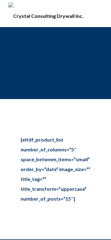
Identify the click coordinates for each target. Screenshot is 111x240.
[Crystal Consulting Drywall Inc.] (45, 13)
